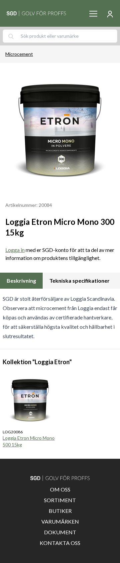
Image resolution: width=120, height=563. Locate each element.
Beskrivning (21, 280)
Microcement (19, 54)
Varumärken (60, 521)
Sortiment (60, 500)
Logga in (15, 250)
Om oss (60, 489)
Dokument (60, 532)
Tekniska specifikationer (79, 280)
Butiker (60, 511)
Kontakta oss (60, 543)
